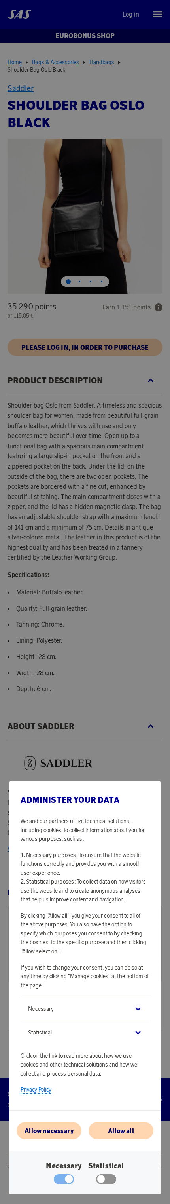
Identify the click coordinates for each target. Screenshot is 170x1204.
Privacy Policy (36, 1089)
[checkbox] (106, 1181)
